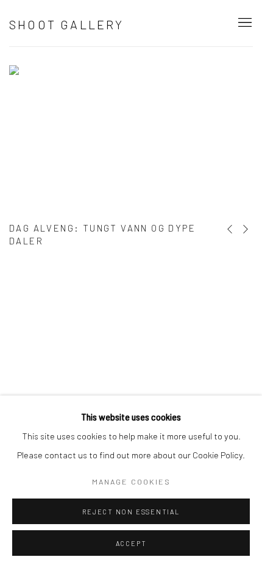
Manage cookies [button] (131, 481)
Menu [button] (244, 23)
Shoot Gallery (66, 24)
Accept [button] (131, 543)
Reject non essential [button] (130, 512)
